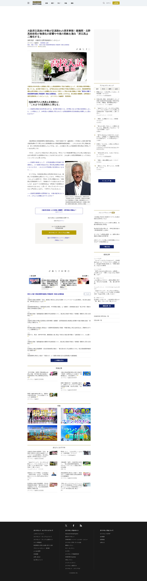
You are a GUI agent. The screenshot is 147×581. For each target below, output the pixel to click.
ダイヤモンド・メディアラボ (72, 568)
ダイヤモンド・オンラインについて (43, 530)
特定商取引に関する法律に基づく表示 (43, 545)
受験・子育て (34, 45)
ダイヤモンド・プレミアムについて (43, 536)
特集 (66, 3)
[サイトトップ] (37, 3)
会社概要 (102, 536)
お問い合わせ (37, 557)
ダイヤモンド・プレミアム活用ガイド (43, 539)
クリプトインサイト (70, 562)
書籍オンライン (69, 545)
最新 (97, 89)
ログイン (108, 2)
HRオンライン (69, 560)
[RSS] (81, 526)
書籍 (72, 3)
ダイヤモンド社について (106, 530)
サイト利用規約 (38, 542)
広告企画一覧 (98, 320)
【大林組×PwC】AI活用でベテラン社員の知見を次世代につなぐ (107, 217)
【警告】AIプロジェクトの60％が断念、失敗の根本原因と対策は (107, 223)
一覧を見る (107, 247)
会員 (116, 89)
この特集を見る (59, 360)
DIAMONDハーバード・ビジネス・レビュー (76, 539)
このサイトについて (39, 533)
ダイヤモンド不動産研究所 (72, 554)
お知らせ (102, 542)
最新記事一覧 (107, 306)
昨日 (103, 89)
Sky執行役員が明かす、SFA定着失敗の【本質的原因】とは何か (107, 229)
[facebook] (73, 526)
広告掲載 (36, 554)
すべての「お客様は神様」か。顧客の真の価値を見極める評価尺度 (107, 235)
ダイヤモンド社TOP (105, 533)
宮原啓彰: (44, 43)
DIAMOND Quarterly (70, 557)
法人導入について (38, 560)
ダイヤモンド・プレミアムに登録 (59, 232)
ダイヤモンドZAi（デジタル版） (73, 542)
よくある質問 (37, 551)
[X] (66, 526)
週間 (110, 89)
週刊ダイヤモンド (69, 536)
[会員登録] (116, 3)
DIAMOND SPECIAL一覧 (101, 316)
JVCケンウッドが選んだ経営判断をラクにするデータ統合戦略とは (107, 241)
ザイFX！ (67, 551)
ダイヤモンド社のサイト (72, 530)
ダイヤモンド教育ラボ (71, 565)
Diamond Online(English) (71, 533)
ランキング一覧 (106, 181)
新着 (46, 3)
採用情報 (102, 539)
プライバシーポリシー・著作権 (41, 548)
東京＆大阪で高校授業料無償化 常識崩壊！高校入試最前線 (54, 45)
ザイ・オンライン (69, 548)
